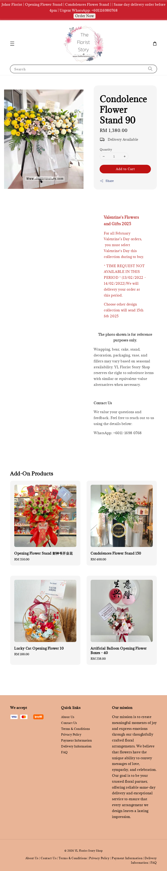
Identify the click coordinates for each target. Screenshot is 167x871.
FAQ (64, 752)
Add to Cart (125, 169)
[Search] (150, 69)
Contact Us (69, 723)
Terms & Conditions (75, 729)
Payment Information (76, 740)
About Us (67, 717)
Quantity (106, 149)
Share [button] (109, 181)
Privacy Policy (71, 734)
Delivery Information (76, 746)
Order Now (84, 16)
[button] (12, 43)
